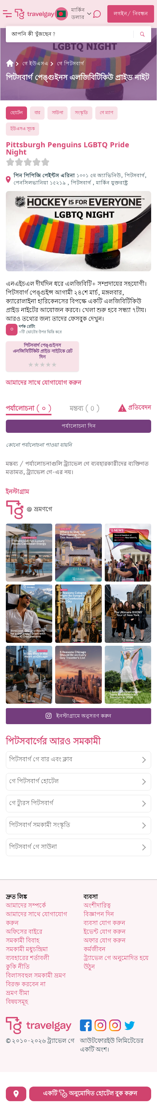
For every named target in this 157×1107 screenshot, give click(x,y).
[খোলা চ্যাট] (97, 13)
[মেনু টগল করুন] (7, 13)
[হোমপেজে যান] (35, 13)
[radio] (10, 162)
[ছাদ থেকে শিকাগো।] (29, 675)
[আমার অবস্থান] (16, 1094)
